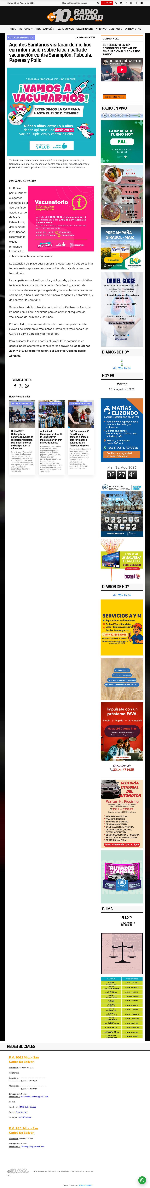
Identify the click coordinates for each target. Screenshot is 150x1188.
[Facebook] (126, 2)
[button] (98, 2)
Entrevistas (133, 29)
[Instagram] (131, 2)
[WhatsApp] (116, 2)
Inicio (12, 29)
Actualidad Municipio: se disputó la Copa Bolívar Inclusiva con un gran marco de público (51, 437)
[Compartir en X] (21, 386)
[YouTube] (141, 2)
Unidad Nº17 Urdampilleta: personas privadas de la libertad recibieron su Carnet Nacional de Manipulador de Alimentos (22, 440)
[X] (121, 2)
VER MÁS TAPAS (122, 367)
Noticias (25, 29)
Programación (44, 29)
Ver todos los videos (114, 97)
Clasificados (85, 29)
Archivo (101, 29)
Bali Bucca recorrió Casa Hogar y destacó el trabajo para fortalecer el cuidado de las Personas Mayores (79, 438)
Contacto (115, 29)
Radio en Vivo (65, 29)
